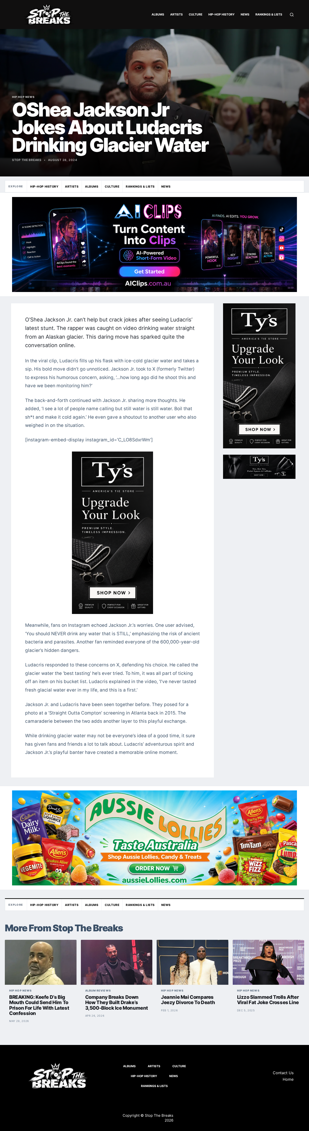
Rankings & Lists (268, 14)
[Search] (292, 14)
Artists (176, 14)
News (245, 14)
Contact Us (283, 1072)
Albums (158, 14)
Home (288, 1079)
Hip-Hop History (221, 14)
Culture (195, 14)
